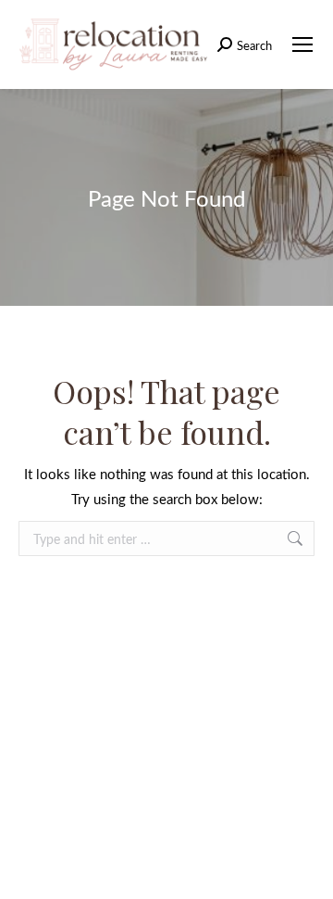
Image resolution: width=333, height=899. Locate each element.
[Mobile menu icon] (302, 44)
